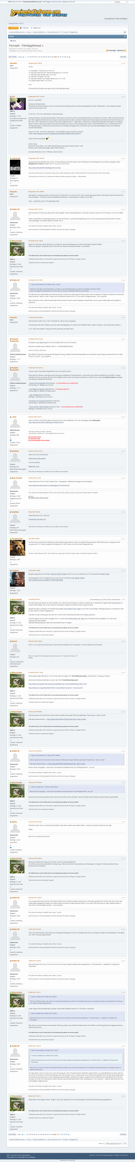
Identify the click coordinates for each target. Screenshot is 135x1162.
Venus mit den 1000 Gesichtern (39, 407)
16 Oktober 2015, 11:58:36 (35, 241)
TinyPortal (92, 1155)
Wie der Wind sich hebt (58, 574)
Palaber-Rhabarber (14, 340)
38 (31, 57)
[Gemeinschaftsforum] (11, 440)
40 (35, 57)
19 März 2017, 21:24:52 (34, 960)
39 (33, 57)
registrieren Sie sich (68, 2)
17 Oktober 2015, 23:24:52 (35, 317)
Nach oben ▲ (124, 1155)
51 (60, 57)
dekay (14, 822)
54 (67, 57)
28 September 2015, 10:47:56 (36, 158)
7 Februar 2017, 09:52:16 (35, 751)
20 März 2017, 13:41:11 (34, 1096)
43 (42, 57)
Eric (13, 96)
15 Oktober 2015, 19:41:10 (35, 209)
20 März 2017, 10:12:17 (34, 992)
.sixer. (14, 417)
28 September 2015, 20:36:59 (36, 191)
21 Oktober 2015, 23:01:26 (35, 368)
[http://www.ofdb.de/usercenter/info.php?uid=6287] (11, 847)
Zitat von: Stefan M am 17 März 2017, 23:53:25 (44, 996)
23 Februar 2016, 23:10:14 (35, 451)
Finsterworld (116, 603)
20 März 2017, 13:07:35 (34, 1046)
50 (58, 57)
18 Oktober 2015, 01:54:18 (35, 339)
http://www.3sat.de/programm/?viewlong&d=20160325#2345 (49, 485)
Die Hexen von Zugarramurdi (39, 401)
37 (28, 57)
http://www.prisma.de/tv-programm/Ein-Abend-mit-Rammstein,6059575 (57, 134)
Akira (107, 574)
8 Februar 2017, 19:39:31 (35, 897)
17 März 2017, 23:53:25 (34, 929)
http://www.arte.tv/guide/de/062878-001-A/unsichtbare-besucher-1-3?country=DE (56, 688)
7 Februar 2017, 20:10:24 (35, 822)
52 (63, 57)
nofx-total (16, 158)
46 (48, 57)
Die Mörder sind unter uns (37, 519)
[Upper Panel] (125, 32)
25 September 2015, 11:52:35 (36, 96)
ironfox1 (15, 570)
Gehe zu (101, 1143)
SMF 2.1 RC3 (10, 1155)
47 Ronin (85, 615)
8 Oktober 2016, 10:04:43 (35, 641)
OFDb (14, 41)
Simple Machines (26, 1155)
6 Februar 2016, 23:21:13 (35, 417)
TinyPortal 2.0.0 (64, 1160)
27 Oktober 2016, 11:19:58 (35, 672)
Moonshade (17, 241)
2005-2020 (72, 1160)
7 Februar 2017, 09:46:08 (35, 711)
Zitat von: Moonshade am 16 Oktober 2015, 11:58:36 (45, 284)
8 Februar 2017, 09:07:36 (35, 858)
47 (50, 57)
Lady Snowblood (34, 395)
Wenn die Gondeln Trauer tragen (70, 609)
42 (39, 57)
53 (65, 57)
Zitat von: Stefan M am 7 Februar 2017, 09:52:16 (44, 787)
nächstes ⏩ (121, 50)
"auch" (72, 493)
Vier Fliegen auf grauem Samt (39, 389)
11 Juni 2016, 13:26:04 (34, 570)
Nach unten (12, 57)
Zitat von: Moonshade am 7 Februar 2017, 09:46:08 (45, 755)
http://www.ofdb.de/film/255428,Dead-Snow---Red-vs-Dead (66, 719)
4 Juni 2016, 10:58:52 (33, 538)
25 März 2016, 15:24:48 (34, 478)
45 (46, 57)
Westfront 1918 (34, 466)
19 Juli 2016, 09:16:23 (34, 599)
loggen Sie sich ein (52, 2)
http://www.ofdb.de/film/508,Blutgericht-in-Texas (45, 168)
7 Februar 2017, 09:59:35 (35, 782)
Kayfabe (15, 451)
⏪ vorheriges (111, 50)
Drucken (123, 57)
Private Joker (17, 538)
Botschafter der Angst (77, 619)
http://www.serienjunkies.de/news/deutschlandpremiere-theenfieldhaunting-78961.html (58, 684)
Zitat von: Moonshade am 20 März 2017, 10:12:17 (44, 1050)
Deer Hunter (17, 478)
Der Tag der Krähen (78, 578)
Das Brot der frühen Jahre (37, 458)
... (27, 57)
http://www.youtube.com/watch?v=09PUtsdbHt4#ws (46, 580)
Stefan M (15, 209)
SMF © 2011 (18, 1155)
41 (37, 57)
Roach (14, 641)
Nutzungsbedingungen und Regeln (109, 1155)
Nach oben (12, 1134)
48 (53, 57)
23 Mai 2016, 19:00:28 (34, 512)
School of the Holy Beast (37, 383)
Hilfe (97, 1155)
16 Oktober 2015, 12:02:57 (35, 280)
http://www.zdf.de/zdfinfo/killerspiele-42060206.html (46, 422)
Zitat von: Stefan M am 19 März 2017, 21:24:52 (44, 1013)
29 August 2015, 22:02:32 (35, 63)
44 (44, 57)
